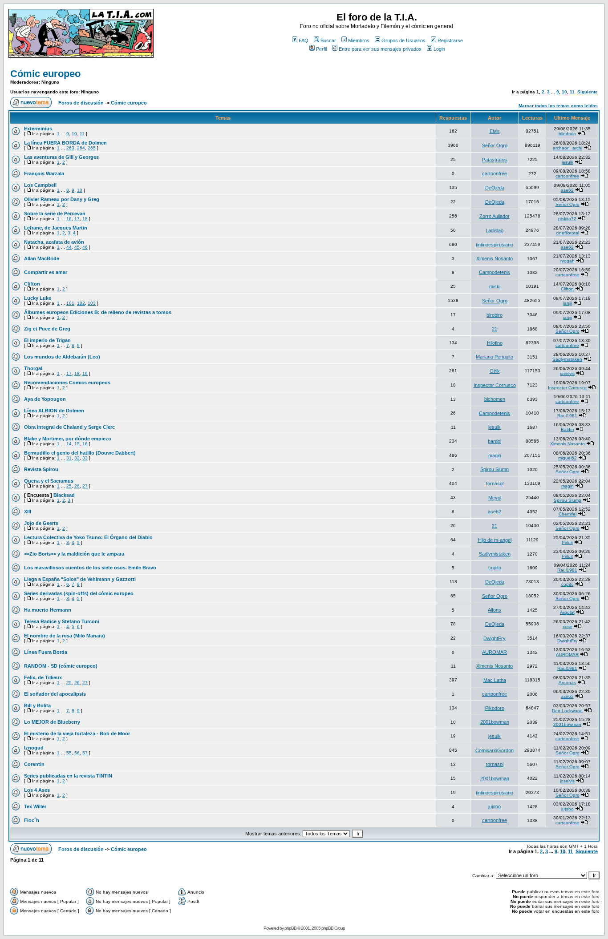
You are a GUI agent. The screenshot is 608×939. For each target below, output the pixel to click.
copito (494, 567)
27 (85, 486)
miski (494, 286)
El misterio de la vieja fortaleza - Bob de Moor (77, 733)
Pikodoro (494, 708)
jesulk (567, 162)
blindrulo (567, 133)
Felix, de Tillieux (43, 677)
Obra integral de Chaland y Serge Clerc (69, 427)
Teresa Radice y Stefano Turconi (61, 621)
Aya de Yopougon (45, 399)
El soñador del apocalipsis (55, 694)
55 (69, 752)
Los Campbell (40, 185)
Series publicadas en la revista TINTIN (68, 775)
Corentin (34, 764)
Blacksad (64, 495)
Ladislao (494, 230)
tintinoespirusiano (494, 244)
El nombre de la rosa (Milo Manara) (64, 635)
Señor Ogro (494, 145)
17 (77, 218)
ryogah (567, 260)
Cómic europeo (45, 73)
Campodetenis (494, 272)
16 (69, 218)
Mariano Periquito (494, 356)
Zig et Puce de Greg (47, 328)
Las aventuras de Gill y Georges (61, 157)
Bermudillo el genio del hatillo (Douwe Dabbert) (80, 452)
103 (92, 303)
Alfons (494, 610)
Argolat (567, 612)
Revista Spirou (41, 469)
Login (439, 49)
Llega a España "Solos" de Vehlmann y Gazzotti (80, 579)
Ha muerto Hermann (47, 610)
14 (69, 443)
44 (69, 247)
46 (85, 247)
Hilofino (495, 343)
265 (92, 147)
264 (81, 147)
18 (85, 218)
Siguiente (587, 91)
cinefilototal (567, 232)
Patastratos (494, 159)
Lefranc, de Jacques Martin (55, 227)
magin (494, 455)
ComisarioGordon (494, 750)
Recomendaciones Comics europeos (67, 382)
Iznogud (34, 747)
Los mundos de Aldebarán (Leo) (62, 356)
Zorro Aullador (494, 216)
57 (85, 752)
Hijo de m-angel (494, 540)
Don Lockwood (567, 710)
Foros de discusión (81, 102)
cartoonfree (494, 173)
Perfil (321, 49)
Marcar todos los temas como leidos (558, 105)
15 (77, 443)
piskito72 (567, 218)
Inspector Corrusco (495, 385)
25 (69, 486)
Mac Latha (494, 680)
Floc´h (31, 820)
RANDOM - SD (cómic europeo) (60, 666)
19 (85, 373)
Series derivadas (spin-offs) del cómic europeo (79, 593)
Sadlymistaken (567, 359)
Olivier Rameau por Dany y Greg (61, 199)
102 (81, 303)
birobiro (494, 315)
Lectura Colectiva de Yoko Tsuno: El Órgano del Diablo (88, 537)
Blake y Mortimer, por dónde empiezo (67, 438)
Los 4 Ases (37, 790)
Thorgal (33, 368)
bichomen (494, 399)
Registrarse (450, 40)
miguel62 (567, 457)
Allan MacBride (41, 258)
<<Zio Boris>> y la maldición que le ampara (74, 553)
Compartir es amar (45, 272)
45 (77, 247)
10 (564, 91)
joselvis (567, 373)
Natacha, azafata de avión (54, 242)
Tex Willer (35, 806)
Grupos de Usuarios (403, 40)
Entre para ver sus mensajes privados (380, 49)
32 (77, 457)
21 (494, 328)
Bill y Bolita (37, 705)
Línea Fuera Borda (45, 652)
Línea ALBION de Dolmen (54, 410)
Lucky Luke (37, 298)
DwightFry (494, 638)
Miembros (358, 40)
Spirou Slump (494, 469)
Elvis (495, 131)
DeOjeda (494, 187)
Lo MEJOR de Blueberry (52, 722)
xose (567, 626)
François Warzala (44, 173)
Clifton (32, 283)
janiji (567, 303)
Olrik (495, 371)
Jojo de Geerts (41, 523)
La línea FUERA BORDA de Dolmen (65, 142)
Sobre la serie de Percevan (54, 213)
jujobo (494, 806)
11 (572, 91)
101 (70, 303)
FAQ (303, 40)
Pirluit (567, 542)
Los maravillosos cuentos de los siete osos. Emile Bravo (90, 567)
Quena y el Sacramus (48, 481)
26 (77, 486)
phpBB (290, 928)
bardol (494, 441)
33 (85, 457)
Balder (567, 429)
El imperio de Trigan (47, 340)
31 (69, 457)
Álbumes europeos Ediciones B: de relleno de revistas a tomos (97, 312)
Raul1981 (567, 415)
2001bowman (494, 722)
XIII (27, 511)
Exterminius (38, 128)
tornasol (494, 483)
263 (70, 147)
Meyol (494, 497)
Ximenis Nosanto (494, 258)
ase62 (567, 190)
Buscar (328, 40)
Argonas (567, 682)
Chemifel (567, 514)
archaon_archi (567, 147)
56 (77, 752)
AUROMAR (494, 652)
